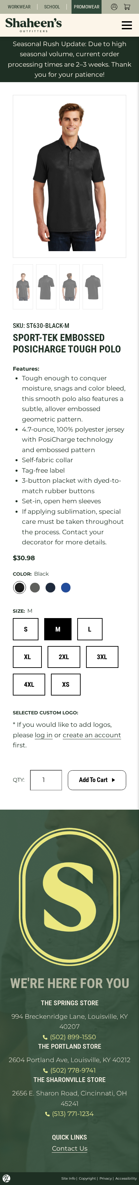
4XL (29, 684)
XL (27, 657)
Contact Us (69, 1148)
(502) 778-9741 (73, 1070)
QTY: (18, 779)
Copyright (87, 1178)
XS (66, 684)
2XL (64, 657)
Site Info (68, 1178)
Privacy (106, 1178)
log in (44, 735)
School (52, 6)
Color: (22, 574)
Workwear (19, 6)
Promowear (86, 6)
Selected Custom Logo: (45, 712)
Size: (19, 611)
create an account (92, 735)
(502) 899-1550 (73, 1037)
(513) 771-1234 (73, 1114)
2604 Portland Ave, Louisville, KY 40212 (70, 1060)
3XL (102, 657)
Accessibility (126, 1178)
